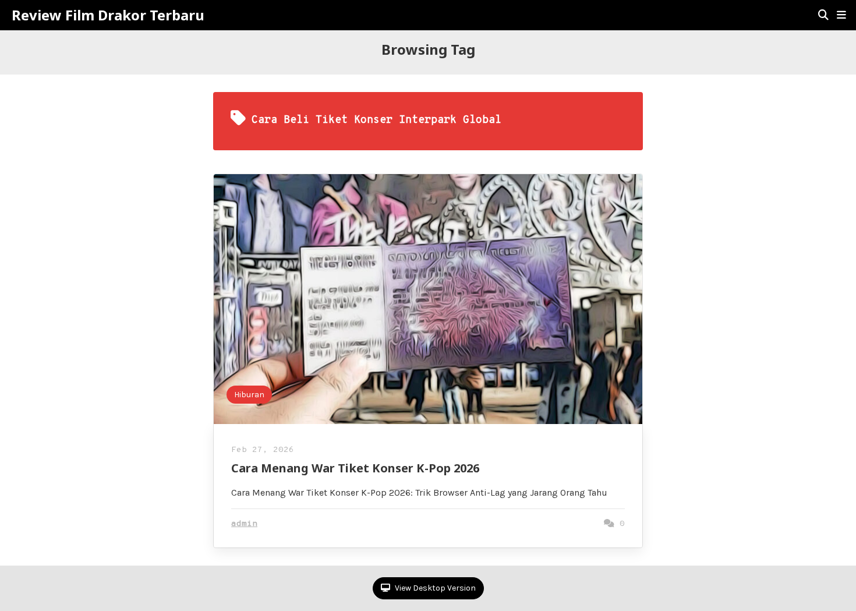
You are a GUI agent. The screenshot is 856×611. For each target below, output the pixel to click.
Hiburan (249, 395)
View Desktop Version (434, 588)
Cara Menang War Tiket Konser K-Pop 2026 (355, 468)
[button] (841, 15)
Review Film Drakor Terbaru (108, 15)
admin (244, 524)
